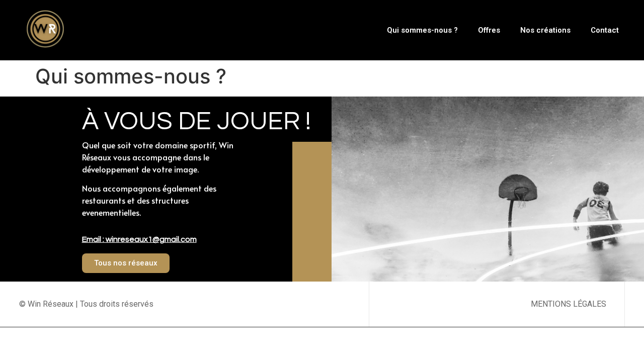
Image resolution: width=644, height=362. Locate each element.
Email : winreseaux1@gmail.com (139, 239)
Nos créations (545, 30)
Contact (605, 30)
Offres (489, 30)
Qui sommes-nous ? (422, 30)
